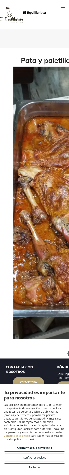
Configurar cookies (34, 457)
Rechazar (34, 467)
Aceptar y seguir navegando (34, 448)
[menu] (63, 9)
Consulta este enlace (17, 436)
